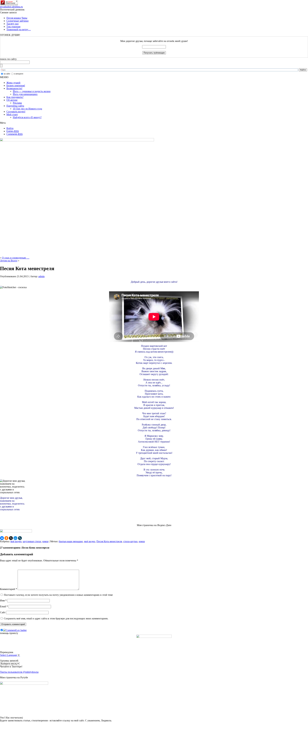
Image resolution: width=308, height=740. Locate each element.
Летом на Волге (8, 260)
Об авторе (11, 100)
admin (41, 276)
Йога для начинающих (25, 94)
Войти (9, 128)
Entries (12, 131)
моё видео (15, 541)
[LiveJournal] (20, 538)
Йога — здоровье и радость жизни (32, 91)
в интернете (18, 74)
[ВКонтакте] (2, 538)
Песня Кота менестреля (109, 541)
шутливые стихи (32, 541)
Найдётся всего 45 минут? (27, 117)
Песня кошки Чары (16, 18)
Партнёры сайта (15, 105)
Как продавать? (14, 97)
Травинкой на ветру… (18, 29)
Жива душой (13, 82)
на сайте (7, 74)
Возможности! (14, 88)
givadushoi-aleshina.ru (11, 6)
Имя (3, 600)
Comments (14, 134)
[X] (11, 538)
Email (4, 606)
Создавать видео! (15, 111)
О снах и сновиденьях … (15, 257)
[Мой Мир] (15, 538)
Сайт (2, 612)
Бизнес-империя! (15, 85)
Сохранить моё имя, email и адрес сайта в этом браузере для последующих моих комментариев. (56, 618)
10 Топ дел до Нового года (27, 108)
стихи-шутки (130, 541)
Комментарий (8, 589)
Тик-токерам (13, 26)
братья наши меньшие (71, 541)
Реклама (17, 103)
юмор (45, 541)
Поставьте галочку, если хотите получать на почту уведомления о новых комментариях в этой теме (58, 595)
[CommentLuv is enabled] (15, 630)
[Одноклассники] (6, 538)
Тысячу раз (12, 23)
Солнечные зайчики (17, 20)
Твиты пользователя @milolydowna (19, 672)
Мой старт (12, 114)
